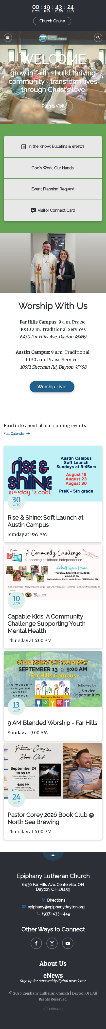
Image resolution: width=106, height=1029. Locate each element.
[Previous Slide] (4, 77)
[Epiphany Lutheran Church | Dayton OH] (53, 37)
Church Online (52, 21)
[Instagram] (52, 943)
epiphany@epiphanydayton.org (56, 907)
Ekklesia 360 (53, 1008)
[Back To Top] (53, 856)
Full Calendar (15, 434)
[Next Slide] (101, 77)
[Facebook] (36, 943)
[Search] (98, 37)
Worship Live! (52, 386)
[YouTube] (67, 943)
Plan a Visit (53, 106)
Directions (55, 900)
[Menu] (8, 37)
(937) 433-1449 (55, 913)
